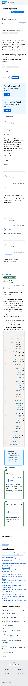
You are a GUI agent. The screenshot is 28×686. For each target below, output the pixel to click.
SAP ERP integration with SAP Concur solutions (12, 30)
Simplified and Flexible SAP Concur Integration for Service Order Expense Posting (12, 577)
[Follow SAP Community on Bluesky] (12, 664)
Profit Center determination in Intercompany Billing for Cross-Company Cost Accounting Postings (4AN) (14, 566)
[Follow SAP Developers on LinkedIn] (18, 664)
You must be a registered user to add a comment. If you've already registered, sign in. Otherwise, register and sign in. (14, 456)
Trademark (7, 678)
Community (11, 2)
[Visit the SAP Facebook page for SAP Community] (9, 664)
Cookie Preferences (7, 682)
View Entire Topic (6, 274)
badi (4, 67)
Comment (15, 77)
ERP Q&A (5, 6)
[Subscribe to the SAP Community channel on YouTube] (15, 664)
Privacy (7, 669)
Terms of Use (21, 669)
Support (21, 678)
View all (4, 656)
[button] (19, 24)
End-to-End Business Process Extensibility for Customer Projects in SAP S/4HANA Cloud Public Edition (13, 555)
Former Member (11, 19)
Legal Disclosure (21, 673)
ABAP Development (13, 32)
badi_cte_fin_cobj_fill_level (12, 67)
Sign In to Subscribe (17, 11)
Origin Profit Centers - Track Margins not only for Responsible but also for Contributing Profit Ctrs (14, 596)
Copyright (7, 673)
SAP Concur (4, 32)
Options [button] (25, 12)
